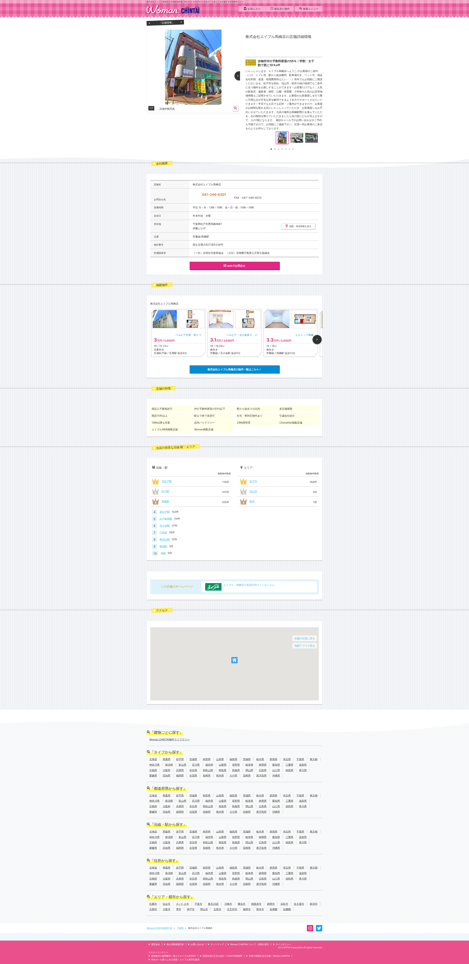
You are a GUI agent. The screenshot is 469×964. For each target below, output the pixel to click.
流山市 (253, 491)
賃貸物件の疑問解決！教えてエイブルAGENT (173, 955)
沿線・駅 (162, 467)
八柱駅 (163, 532)
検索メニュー (310, 8)
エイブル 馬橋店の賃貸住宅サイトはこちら (249, 584)
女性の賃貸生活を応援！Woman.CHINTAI (269, 955)
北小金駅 (165, 525)
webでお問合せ (236, 265)
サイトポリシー (283, 944)
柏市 (252, 501)
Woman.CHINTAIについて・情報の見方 (249, 944)
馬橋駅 (165, 501)
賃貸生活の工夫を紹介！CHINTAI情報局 (222, 955)
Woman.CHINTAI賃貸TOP (160, 928)
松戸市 (253, 481)
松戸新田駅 (166, 518)
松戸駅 (165, 491)
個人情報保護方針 (175, 944)
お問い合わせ (197, 944)
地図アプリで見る (304, 645)
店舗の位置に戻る (304, 638)
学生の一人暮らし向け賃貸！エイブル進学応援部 (175, 959)
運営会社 (155, 944)
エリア (248, 467)
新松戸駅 (165, 511)
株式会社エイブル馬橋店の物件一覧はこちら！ (234, 369)
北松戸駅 (167, 481)
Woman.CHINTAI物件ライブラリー (169, 739)
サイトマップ (217, 944)
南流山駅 (165, 539)
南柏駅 (163, 546)
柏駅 (163, 553)
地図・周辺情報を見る (300, 226)
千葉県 (180, 928)
